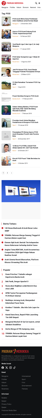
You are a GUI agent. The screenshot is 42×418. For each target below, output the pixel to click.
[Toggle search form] (36, 3)
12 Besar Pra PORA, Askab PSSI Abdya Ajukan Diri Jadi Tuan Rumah (25, 147)
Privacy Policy (6, 404)
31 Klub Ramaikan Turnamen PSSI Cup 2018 (26, 83)
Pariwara (25, 389)
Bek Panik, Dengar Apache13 (16, 281)
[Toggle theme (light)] (39, 3)
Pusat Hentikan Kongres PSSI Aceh (26, 96)
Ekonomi (26, 7)
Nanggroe (5, 7)
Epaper (4, 401)
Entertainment (27, 386)
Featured (15, 36)
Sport (14, 87)
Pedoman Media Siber (9, 410)
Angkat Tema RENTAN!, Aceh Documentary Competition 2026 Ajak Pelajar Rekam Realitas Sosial (22, 252)
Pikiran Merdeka (15, 3)
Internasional (26, 376)
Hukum (19, 7)
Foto (23, 382)
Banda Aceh (16, 99)
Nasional (33, 7)
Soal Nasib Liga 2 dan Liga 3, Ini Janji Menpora (26, 45)
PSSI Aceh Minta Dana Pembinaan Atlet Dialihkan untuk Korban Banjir (25, 20)
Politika (12, 7)
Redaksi (4, 398)
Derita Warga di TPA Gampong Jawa (19, 329)
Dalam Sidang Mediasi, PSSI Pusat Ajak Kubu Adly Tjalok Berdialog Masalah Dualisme (25, 109)
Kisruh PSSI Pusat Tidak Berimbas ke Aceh (26, 159)
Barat (14, 150)
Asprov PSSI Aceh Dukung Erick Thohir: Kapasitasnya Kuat (24, 32)
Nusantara (16, 61)
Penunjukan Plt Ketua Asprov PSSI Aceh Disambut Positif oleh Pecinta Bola (26, 134)
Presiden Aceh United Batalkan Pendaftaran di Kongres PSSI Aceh (25, 121)
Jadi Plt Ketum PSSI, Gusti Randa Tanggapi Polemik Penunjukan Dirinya (26, 71)
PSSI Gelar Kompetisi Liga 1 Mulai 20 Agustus (26, 58)
